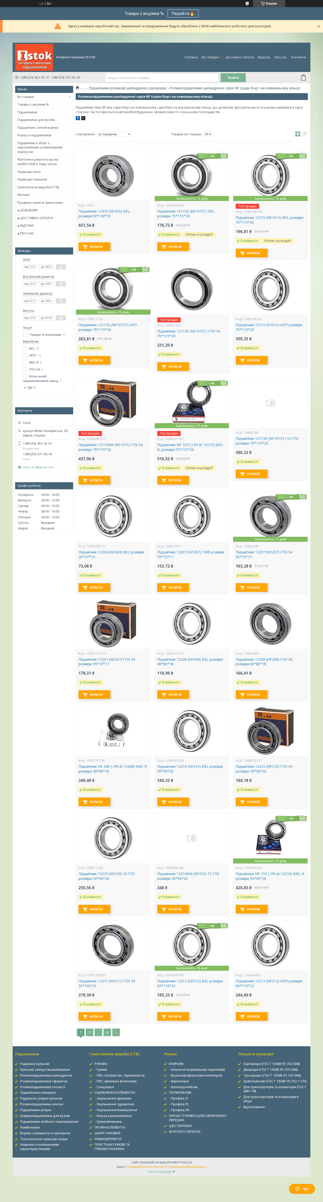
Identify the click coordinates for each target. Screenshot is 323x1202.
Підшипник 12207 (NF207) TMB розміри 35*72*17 (190, 554)
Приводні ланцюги (32, 179)
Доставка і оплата (240, 57)
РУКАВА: (101, 1063)
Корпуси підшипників (34, 135)
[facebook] (78, 119)
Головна (191, 57)
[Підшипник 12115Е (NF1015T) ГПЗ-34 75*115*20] (192, 289)
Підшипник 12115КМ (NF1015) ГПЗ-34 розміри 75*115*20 (110, 447)
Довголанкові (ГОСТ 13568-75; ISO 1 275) (275, 1081)
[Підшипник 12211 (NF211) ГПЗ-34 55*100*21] (113, 945)
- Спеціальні (104, 1087)
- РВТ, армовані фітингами (116, 1081)
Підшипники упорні (35, 1110)
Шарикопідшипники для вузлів (45, 1115)
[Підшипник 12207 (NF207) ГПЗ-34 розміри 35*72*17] (113, 624)
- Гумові (101, 1069)
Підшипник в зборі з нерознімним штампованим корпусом (39, 147)
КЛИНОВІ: (176, 1063)
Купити (96, 247)
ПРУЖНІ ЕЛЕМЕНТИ (110, 1127)
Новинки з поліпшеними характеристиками (39, 1146)
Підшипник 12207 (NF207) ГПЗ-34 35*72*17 (264, 554)
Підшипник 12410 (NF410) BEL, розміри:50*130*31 (104, 213)
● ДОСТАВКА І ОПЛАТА (35, 218)
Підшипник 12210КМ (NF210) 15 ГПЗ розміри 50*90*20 (188, 876)
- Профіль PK (179, 1110)
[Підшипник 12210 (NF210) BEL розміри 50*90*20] (192, 731)
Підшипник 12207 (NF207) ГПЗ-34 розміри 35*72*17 (106, 662)
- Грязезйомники (108, 1121)
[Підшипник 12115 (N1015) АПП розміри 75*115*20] (270, 289)
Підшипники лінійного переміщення (49, 1121)
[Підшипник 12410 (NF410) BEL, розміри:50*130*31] (113, 175)
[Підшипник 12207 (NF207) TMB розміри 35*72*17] (192, 516)
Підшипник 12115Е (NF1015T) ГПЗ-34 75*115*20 (188, 333)
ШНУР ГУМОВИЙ (107, 1133)
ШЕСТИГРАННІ (180, 1125)
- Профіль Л (178, 1098)
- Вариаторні (179, 1081)
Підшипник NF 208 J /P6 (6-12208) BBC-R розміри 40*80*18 (112, 769)
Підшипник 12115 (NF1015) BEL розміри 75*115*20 (269, 220)
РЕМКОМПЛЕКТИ (108, 1139)
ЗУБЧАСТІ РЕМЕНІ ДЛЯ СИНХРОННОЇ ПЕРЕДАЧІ (198, 1117)
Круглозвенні (254, 1107)
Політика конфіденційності (187, 1167)
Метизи (23, 194)
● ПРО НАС (25, 233)
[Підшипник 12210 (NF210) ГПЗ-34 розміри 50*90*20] (270, 731)
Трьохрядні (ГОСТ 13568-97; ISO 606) (272, 1075)
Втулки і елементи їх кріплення (45, 1133)
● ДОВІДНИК (27, 210)
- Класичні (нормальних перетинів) (197, 1069)
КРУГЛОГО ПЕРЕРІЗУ (185, 1131)
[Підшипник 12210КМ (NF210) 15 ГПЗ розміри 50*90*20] (192, 838)
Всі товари (210, 57)
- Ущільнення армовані (113, 1098)
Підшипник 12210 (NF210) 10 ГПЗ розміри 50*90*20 (106, 876)
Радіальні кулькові (34, 1063)
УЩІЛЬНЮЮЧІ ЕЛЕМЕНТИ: (115, 1092)
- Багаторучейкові (183, 1087)
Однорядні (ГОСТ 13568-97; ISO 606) (271, 1063)
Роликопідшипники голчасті (42, 1087)
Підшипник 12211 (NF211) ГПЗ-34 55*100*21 (106, 983)
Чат (306, 1189)
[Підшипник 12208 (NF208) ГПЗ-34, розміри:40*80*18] (270, 624)
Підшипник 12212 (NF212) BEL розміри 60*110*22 (190, 983)
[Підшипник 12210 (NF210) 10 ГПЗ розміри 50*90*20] (113, 838)
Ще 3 (31, 387)
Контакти (298, 57)
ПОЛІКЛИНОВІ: (180, 1092)
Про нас (280, 57)
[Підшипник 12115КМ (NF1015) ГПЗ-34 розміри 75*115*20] (113, 403)
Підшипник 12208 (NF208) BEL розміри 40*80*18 (190, 662)
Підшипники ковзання (38, 1092)
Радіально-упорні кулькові (41, 1098)
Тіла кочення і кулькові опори (44, 1139)
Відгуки (264, 57)
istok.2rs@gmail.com (38, 467)
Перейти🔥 (183, 13)
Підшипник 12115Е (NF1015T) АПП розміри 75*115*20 (107, 327)
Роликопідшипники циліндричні (46, 1075)
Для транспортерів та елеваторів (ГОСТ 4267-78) (274, 1089)
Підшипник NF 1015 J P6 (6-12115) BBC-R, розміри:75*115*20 (190, 447)
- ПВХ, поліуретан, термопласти (120, 1075)
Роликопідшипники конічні (41, 1104)
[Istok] (34, 57)
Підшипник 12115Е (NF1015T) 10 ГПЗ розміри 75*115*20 (267, 441)
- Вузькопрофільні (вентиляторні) (195, 1075)
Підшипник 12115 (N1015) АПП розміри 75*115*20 (269, 327)
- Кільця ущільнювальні (113, 1115)
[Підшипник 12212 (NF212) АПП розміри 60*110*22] (270, 945)
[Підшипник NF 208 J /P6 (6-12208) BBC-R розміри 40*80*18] (113, 731)
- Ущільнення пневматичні (116, 1110)
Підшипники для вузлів (36, 119)
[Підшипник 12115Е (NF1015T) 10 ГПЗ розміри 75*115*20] (270, 403)
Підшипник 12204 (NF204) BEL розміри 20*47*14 (111, 554)
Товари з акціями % (33, 104)
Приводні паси (29, 171)
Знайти (233, 78)
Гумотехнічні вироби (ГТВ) (38, 187)
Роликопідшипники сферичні (43, 1081)
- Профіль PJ (178, 1104)
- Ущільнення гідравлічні (114, 1104)
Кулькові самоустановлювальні (45, 1069)
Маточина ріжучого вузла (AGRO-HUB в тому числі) (37, 161)
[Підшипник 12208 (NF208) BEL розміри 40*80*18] (192, 624)
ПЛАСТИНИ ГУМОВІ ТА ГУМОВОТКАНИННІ (112, 1146)
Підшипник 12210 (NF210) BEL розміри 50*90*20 (190, 769)
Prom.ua (186, 1162)
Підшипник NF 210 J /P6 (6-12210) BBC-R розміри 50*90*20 (270, 876)
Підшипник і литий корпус (38, 127)
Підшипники (27, 112)
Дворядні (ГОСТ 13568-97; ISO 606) (270, 1069)
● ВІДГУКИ (25, 225)
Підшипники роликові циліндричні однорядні (127, 88)
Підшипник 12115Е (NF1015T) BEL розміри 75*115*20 (186, 213)
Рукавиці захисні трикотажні (40, 202)
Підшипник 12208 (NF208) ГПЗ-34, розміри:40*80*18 (264, 662)
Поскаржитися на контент (146, 1167)
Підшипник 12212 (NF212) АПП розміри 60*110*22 (269, 983)
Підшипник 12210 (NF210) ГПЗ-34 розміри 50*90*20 (264, 769)
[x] (83, 119)
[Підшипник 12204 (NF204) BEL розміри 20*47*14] (113, 516)
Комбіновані (30, 1127)
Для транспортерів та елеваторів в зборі (271, 1098)
